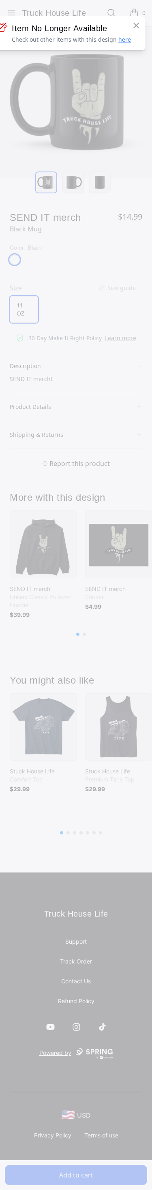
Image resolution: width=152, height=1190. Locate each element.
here (124, 39)
